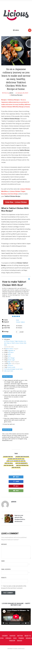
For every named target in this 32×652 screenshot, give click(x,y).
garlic (9, 363)
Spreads (8, 638)
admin (11, 93)
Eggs (15, 638)
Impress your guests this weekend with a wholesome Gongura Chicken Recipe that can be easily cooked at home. (21, 519)
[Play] (3, 623)
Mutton (20, 636)
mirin (9, 356)
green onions (9, 348)
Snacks (19, 641)
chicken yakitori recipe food (16, 459)
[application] (16, 616)
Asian (17, 320)
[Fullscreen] (28, 623)
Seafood (12, 636)
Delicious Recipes (16, 95)
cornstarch (10, 365)
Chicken (5, 636)
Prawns (21, 638)
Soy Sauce (11, 352)
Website (3, 577)
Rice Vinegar (11, 358)
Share (17, 481)
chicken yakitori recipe (22, 456)
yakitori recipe (16, 467)
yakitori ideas (9, 463)
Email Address (6, 569)
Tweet (17, 477)
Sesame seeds (11, 367)
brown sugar (11, 360)
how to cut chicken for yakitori (16, 461)
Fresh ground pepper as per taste (13, 369)
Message (4, 544)
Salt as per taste (8, 371)
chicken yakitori (8, 456)
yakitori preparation (22, 465)
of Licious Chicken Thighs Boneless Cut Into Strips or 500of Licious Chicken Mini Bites (15, 343)
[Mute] (26, 623)
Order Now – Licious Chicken (16, 202)
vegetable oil (11, 350)
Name (3, 561)
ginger (9, 361)
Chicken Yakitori (20, 322)
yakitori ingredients (21, 463)
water (9, 354)
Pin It (17, 486)
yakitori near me (8, 465)
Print (17, 490)
